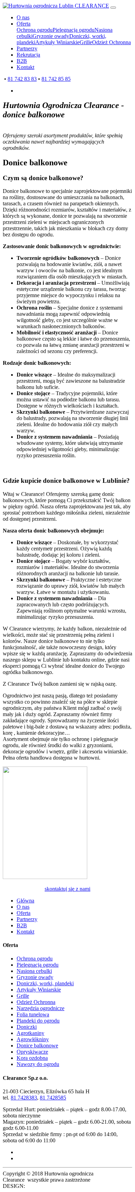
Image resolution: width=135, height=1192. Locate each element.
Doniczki (27, 1027)
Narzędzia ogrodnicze (40, 1008)
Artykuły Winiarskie (57, 42)
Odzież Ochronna (111, 42)
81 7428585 (53, 1098)
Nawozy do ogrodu (38, 1064)
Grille (86, 42)
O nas (23, 17)
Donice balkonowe (37, 1045)
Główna (25, 900)
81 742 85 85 (56, 79)
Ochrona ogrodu (35, 30)
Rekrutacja (28, 55)
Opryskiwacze (32, 1052)
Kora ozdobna (32, 1058)
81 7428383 (24, 1098)
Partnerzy (27, 48)
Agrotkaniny (30, 1033)
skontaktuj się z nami (67, 889)
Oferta (23, 24)
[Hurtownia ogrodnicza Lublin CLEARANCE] (56, 6)
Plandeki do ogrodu (38, 1021)
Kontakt (25, 67)
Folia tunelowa (33, 1014)
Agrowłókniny (33, 1039)
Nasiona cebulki (34, 971)
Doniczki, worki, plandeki (45, 983)
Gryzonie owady (51, 36)
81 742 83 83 (22, 79)
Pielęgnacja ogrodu (73, 30)
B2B (22, 61)
